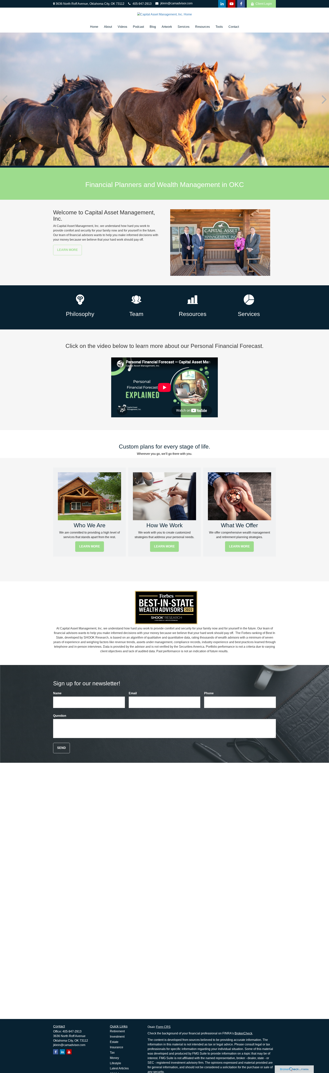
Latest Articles (119, 1068)
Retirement (117, 1031)
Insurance (116, 1047)
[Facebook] (241, 4)
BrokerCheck (243, 1033)
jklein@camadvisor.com (176, 3)
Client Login (264, 3)
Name (57, 693)
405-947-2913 (142, 3)
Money (114, 1057)
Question (59, 715)
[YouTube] (231, 4)
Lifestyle (115, 1063)
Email (133, 693)
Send (61, 747)
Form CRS (163, 1026)
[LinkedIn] (222, 4)
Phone (209, 693)
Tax (112, 1052)
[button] (94, 27)
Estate (114, 1042)
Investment (117, 1036)
